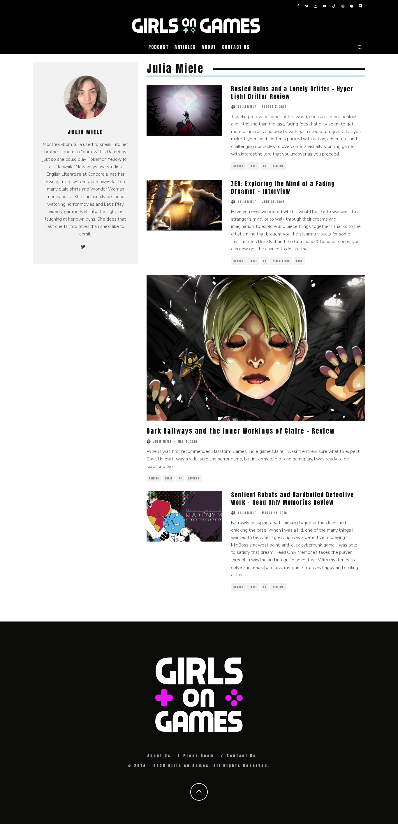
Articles (185, 46)
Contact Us (236, 46)
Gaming (238, 166)
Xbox (299, 261)
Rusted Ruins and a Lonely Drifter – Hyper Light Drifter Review (292, 92)
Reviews (278, 166)
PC (265, 166)
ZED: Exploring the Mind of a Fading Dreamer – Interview (283, 187)
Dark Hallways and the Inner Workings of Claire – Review (241, 431)
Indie (253, 166)
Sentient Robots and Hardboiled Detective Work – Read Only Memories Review (292, 498)
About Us (159, 755)
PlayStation (281, 261)
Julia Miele (246, 106)
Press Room (198, 755)
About (209, 46)
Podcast (158, 46)
